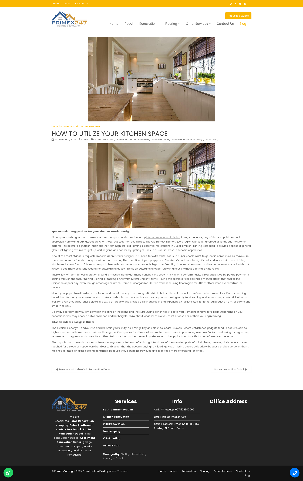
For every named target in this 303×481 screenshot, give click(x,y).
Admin (85, 139)
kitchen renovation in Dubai (163, 237)
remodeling (211, 139)
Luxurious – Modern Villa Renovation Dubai (84, 369)
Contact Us (81, 3)
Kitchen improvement (88, 126)
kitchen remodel (160, 139)
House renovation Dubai (229, 369)
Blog (243, 24)
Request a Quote (238, 16)
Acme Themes (118, 471)
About (67, 3)
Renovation (148, 24)
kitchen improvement (137, 139)
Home (56, 3)
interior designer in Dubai (130, 256)
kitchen (120, 139)
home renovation (104, 139)
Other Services (197, 24)
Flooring (171, 24)
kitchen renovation (181, 139)
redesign (198, 139)
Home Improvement (63, 126)
